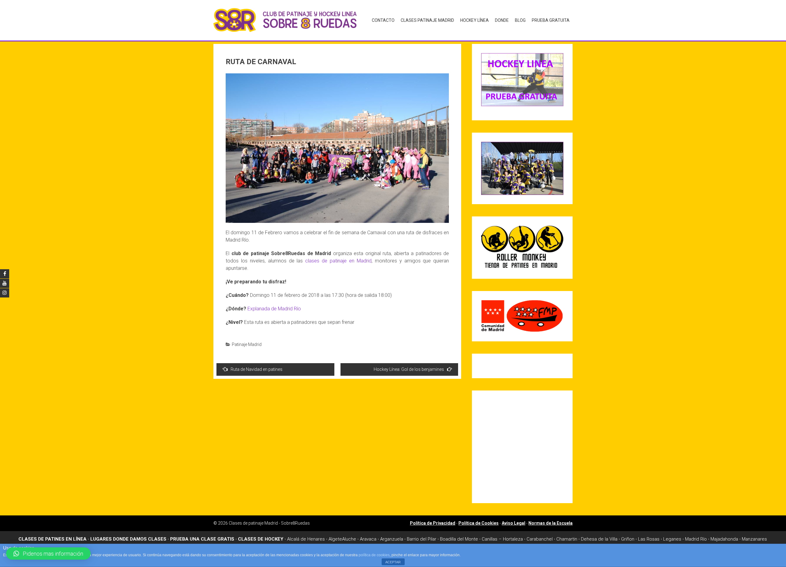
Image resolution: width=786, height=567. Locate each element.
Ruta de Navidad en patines (256, 369)
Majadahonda (724, 539)
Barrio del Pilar (421, 539)
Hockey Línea (474, 20)
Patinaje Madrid (247, 344)
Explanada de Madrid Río (274, 309)
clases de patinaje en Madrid (338, 261)
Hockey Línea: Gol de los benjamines (409, 369)
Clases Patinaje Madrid (427, 20)
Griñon (627, 539)
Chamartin (566, 539)
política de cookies (374, 555)
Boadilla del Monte (459, 539)
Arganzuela (391, 539)
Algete (335, 539)
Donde (502, 20)
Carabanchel (540, 539)
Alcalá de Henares (306, 539)
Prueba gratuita (551, 20)
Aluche (349, 539)
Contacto (383, 20)
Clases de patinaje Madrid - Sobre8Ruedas (269, 523)
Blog (520, 20)
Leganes (672, 539)
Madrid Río (696, 539)
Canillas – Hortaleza (502, 539)
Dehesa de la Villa (599, 539)
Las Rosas (649, 539)
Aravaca (368, 539)
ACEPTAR (393, 562)
